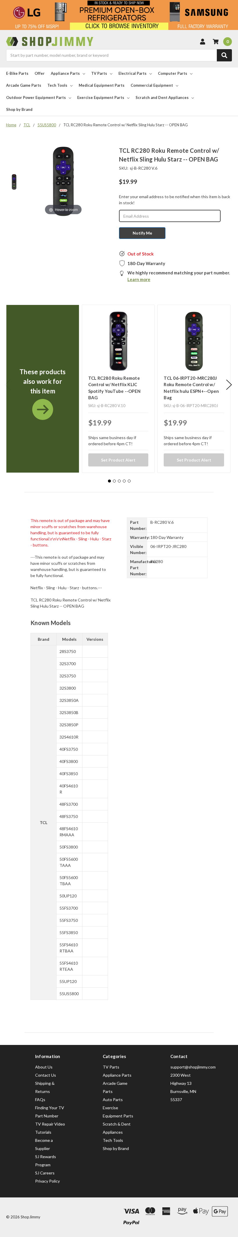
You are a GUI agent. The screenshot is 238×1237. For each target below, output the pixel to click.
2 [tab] (114, 481)
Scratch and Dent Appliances (162, 97)
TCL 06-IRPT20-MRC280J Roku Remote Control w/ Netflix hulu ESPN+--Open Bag (191, 387)
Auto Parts (113, 1099)
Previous (7, 385)
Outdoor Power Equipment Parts (36, 97)
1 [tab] (109, 481)
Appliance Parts (65, 73)
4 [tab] (124, 481)
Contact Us (45, 1075)
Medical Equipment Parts (102, 85)
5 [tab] (129, 481)
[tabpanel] (42, 389)
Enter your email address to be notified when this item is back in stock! (174, 199)
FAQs (40, 1099)
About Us (44, 1066)
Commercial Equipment (152, 85)
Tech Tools (57, 85)
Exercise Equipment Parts (100, 97)
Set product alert (118, 459)
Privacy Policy (47, 1181)
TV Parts (99, 73)
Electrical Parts (132, 73)
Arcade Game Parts (23, 85)
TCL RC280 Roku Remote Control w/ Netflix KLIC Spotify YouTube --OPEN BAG (114, 387)
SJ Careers (45, 1172)
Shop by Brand (19, 109)
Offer (40, 73)
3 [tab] (119, 481)
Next (229, 385)
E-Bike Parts (17, 73)
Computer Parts (172, 73)
